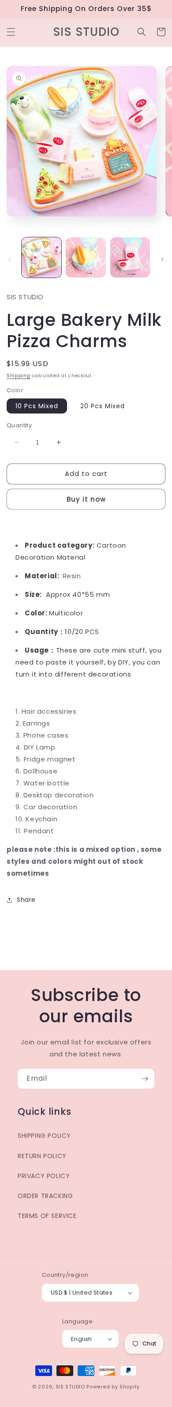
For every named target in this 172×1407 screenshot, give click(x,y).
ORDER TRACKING (45, 1195)
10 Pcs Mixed (36, 406)
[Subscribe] (144, 1079)
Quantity (19, 425)
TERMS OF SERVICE (47, 1215)
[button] (11, 32)
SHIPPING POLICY (44, 1135)
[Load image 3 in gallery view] (130, 257)
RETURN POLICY (42, 1156)
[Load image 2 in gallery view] (85, 257)
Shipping (18, 375)
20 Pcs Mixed (102, 406)
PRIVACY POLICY (44, 1175)
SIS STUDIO (70, 1386)
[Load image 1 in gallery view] (41, 257)
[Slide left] (9, 259)
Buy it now (86, 499)
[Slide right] (162, 259)
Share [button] (26, 899)
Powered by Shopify (113, 1386)
